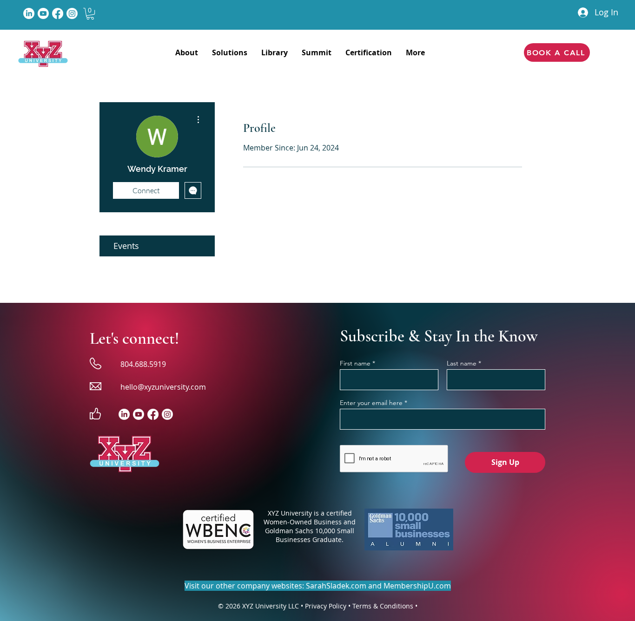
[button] (90, 14)
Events (126, 245)
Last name (461, 363)
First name (355, 363)
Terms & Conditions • (384, 605)
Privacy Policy (325, 605)
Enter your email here (371, 402)
